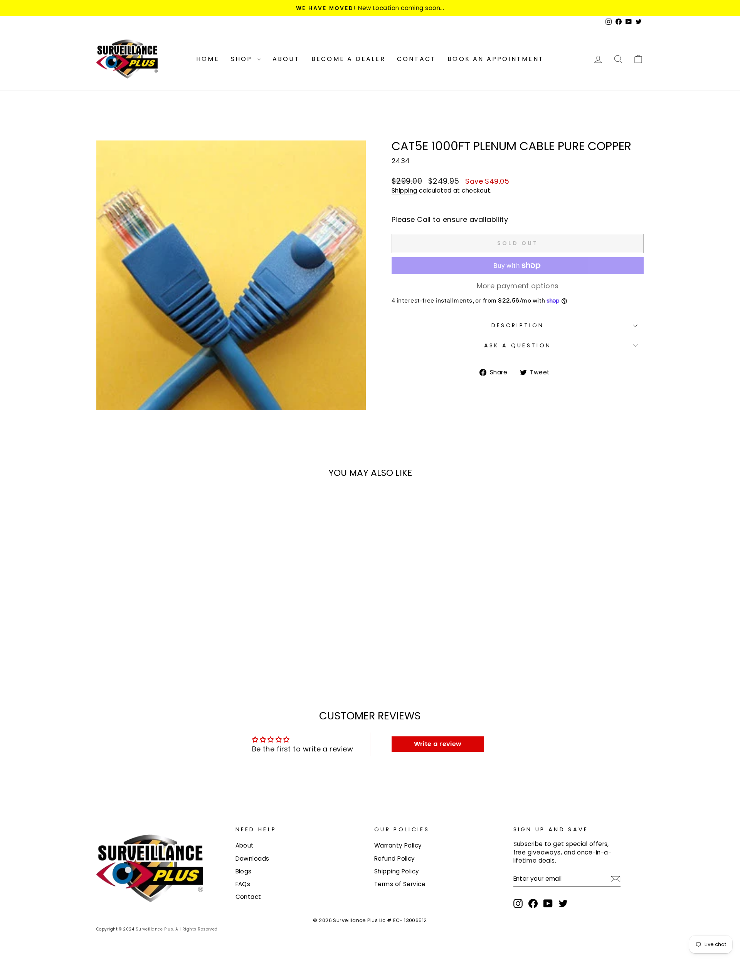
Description (517, 325)
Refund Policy (394, 858)
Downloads (252, 858)
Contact (416, 58)
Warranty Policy (398, 845)
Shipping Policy (396, 871)
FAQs (243, 884)
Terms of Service (400, 884)
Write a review (438, 743)
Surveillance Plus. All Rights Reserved (177, 929)
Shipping (404, 190)
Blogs (243, 871)
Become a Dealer (348, 58)
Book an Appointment (495, 58)
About (286, 58)
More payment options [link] (518, 286)
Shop (243, 58)
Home (207, 58)
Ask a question (517, 345)
